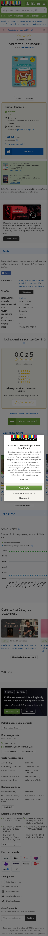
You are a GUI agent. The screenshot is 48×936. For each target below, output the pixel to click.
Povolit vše (24, 488)
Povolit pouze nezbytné (24, 493)
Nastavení (24, 498)
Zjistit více (24, 479)
